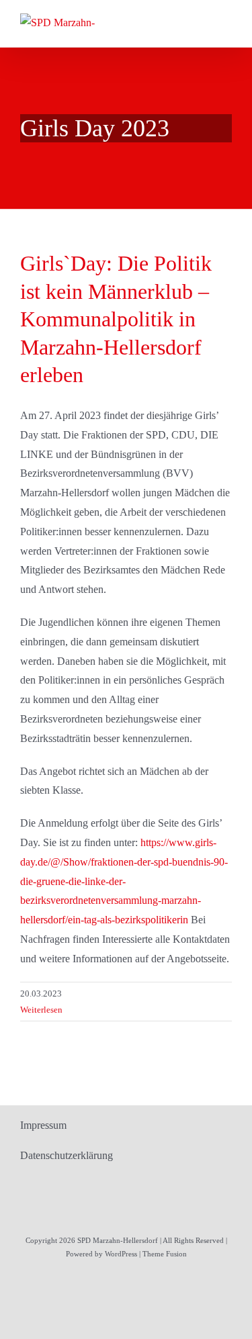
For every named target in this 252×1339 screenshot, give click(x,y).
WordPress (121, 1254)
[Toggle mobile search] (202, 22)
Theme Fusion (164, 1254)
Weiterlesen (41, 1010)
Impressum (43, 1125)
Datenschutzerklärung (66, 1155)
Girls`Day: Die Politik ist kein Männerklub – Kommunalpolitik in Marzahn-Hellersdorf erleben (116, 319)
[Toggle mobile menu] (226, 22)
